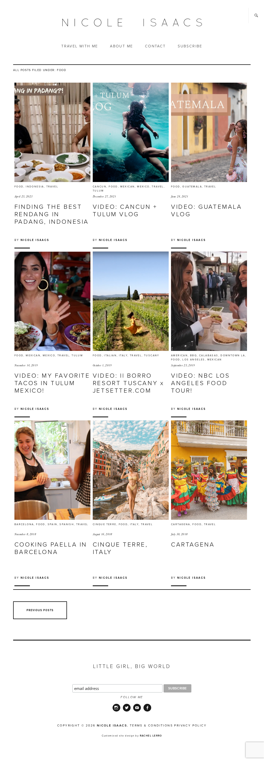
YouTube (137, 711)
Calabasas (208, 355)
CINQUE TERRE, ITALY (120, 548)
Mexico (143, 186)
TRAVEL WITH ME (79, 46)
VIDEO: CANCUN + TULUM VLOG (125, 210)
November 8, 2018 (25, 534)
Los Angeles (193, 359)
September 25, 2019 (183, 365)
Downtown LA (232, 355)
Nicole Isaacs (35, 240)
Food (19, 186)
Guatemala (192, 186)
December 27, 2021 (104, 196)
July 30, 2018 (179, 534)
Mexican (127, 186)
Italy (123, 355)
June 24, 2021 (179, 196)
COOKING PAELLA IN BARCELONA (50, 548)
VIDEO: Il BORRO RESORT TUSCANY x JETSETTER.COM (128, 383)
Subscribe (190, 46)
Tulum (98, 190)
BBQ (193, 355)
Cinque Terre (104, 524)
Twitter (127, 711)
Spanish (66, 524)
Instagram (116, 711)
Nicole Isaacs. (113, 725)
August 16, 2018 (102, 534)
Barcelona (24, 524)
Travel (52, 186)
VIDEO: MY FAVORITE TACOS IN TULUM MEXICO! (52, 383)
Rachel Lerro (151, 735)
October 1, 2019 (102, 365)
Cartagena (180, 524)
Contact (155, 46)
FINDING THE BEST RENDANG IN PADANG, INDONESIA (51, 214)
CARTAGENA (193, 544)
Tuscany (151, 355)
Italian (110, 355)
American (179, 355)
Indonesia (35, 186)
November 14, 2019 (26, 365)
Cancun (99, 186)
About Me (121, 46)
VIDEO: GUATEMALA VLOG (206, 210)
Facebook (147, 711)
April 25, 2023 (23, 196)
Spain (52, 524)
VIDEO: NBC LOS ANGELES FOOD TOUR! (200, 383)
